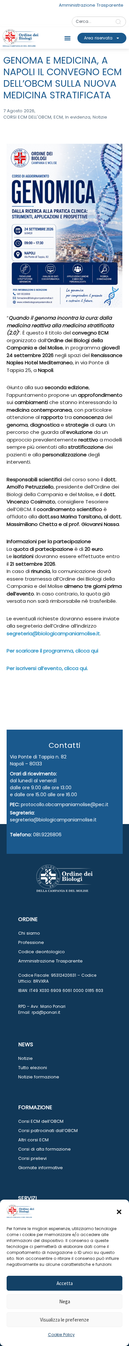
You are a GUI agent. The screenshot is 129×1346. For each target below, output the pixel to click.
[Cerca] (119, 21)
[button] (119, 1212)
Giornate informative (40, 1168)
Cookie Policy (61, 1334)
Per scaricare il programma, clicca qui (52, 650)
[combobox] (91, 21)
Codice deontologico (41, 952)
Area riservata (98, 38)
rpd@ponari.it (46, 1012)
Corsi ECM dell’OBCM (41, 1121)
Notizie (25, 1058)
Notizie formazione (38, 1077)
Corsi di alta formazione (44, 1149)
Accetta (65, 1283)
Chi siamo (29, 933)
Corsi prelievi (32, 1158)
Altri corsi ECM (33, 1140)
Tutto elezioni (32, 1067)
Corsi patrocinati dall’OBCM (48, 1130)
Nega (64, 1301)
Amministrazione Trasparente (50, 961)
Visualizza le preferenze (64, 1320)
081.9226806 (47, 834)
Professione (31, 942)
